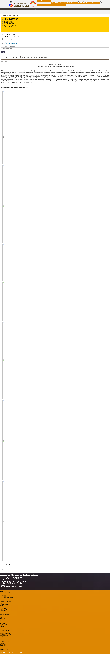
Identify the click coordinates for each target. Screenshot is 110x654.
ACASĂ (13, 9)
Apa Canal (2, 618)
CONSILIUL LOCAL (69, 3)
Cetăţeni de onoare (10, 25)
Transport (2, 619)
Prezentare (2, 643)
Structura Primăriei (4, 604)
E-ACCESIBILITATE (94, 3)
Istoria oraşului (3, 644)
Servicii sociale (3, 624)
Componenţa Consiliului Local (7, 632)
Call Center (8, 21)
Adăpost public (3, 622)
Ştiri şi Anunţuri (37, 9)
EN (78, 1)
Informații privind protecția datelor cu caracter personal (14, 600)
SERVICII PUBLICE (56, 3)
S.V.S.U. (2, 626)
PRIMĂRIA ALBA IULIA (44, 1)
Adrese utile (3, 645)
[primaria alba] (24, 4)
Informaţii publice (9, 22)
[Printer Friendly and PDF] (5, 564)
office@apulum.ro (8, 597)
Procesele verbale (4, 635)
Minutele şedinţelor (4, 636)
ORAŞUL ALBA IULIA (82, 3)
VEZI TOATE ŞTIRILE (10, 39)
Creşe (1, 625)
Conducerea (3, 603)
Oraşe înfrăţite (9, 24)
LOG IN (83, 1)
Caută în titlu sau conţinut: (8, 46)
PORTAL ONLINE (43, 5)
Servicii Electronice (4, 616)
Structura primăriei (10, 20)
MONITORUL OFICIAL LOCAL (57, 5)
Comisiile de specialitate (5, 633)
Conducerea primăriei (11, 18)
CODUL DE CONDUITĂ (10, 34)
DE (73, 1)
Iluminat (2, 617)
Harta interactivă (4, 648)
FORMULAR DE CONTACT (12, 36)
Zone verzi (2, 623)
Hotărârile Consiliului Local (6, 638)
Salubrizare (2, 620)
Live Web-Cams (4, 649)
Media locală (3, 647)
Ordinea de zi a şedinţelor (6, 634)
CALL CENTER (14, 578)
